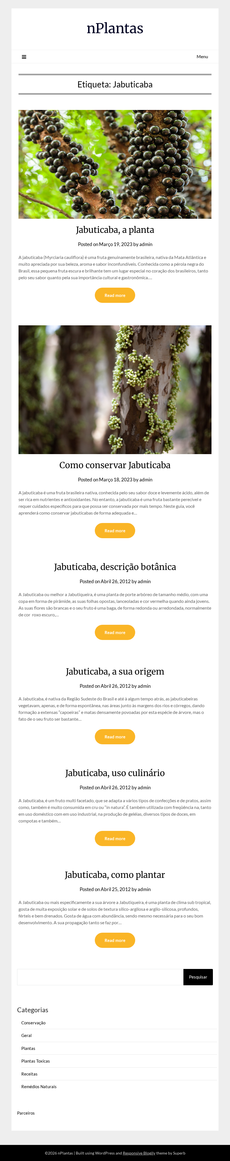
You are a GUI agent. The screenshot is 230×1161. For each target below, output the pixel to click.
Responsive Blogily (139, 1153)
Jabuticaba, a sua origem (115, 671)
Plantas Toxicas (35, 1060)
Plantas (28, 1048)
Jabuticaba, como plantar (115, 874)
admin (145, 244)
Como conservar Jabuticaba (115, 465)
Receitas (29, 1073)
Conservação (33, 1022)
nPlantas (115, 28)
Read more (115, 295)
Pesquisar (198, 976)
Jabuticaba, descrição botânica (115, 567)
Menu (202, 56)
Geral (26, 1035)
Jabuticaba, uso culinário (115, 773)
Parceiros (26, 1112)
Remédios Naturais (39, 1086)
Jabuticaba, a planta (115, 229)
